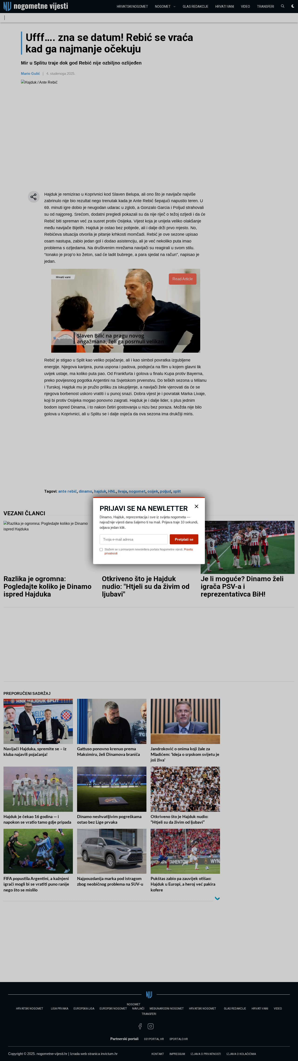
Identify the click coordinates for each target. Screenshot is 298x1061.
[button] (196, 506)
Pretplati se (184, 539)
